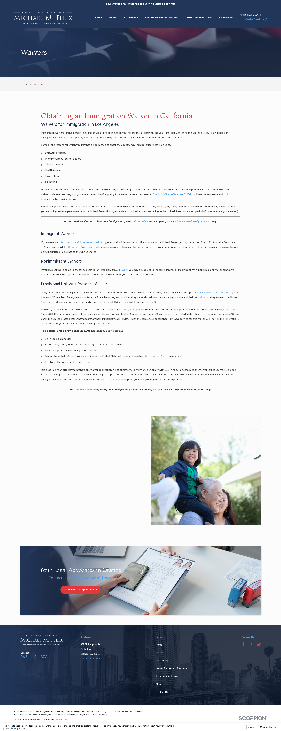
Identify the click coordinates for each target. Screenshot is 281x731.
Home (159, 645)
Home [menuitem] (98, 18)
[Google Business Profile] (259, 644)
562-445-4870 (253, 19)
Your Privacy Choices (52, 720)
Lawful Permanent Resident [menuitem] (162, 18)
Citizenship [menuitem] (131, 18)
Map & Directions (90, 659)
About (159, 653)
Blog (158, 684)
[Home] (43, 18)
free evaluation (86, 390)
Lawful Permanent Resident (171, 668)
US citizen (64, 242)
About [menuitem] (113, 18)
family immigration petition (213, 293)
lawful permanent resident (89, 242)
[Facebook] (243, 644)
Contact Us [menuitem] (226, 18)
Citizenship (162, 661)
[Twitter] (251, 644)
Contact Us (162, 692)
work (125, 270)
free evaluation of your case (193, 222)
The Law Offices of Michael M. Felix (173, 194)
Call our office (140, 222)
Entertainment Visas (167, 676)
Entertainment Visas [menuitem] (199, 18)
